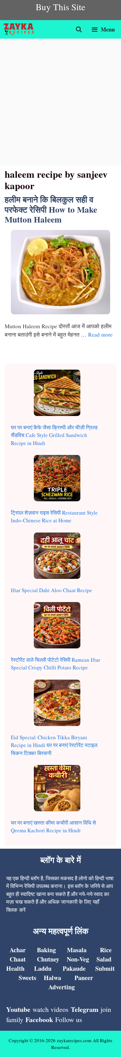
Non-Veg (78, 959)
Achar (18, 949)
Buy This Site (60, 7)
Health (15, 968)
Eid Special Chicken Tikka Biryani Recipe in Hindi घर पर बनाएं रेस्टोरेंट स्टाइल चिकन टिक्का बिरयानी (54, 745)
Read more (100, 334)
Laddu (43, 968)
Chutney (48, 959)
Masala (77, 949)
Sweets (27, 977)
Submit (105, 968)
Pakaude (74, 968)
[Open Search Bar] (79, 29)
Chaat (18, 959)
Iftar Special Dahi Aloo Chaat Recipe (51, 590)
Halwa (52, 977)
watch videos (51, 1009)
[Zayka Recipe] (20, 29)
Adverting (61, 987)
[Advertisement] (60, 102)
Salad (103, 959)
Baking (46, 949)
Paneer (83, 977)
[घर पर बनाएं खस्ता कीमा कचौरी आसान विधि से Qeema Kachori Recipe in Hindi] (57, 789)
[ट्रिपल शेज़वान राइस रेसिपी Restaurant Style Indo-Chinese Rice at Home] (57, 479)
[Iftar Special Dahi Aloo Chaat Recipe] (57, 557)
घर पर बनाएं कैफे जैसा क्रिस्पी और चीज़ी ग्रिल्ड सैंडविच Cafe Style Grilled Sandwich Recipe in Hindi (54, 435)
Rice (106, 949)
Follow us (68, 1019)
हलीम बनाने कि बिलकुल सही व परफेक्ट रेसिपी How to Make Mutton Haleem (51, 209)
